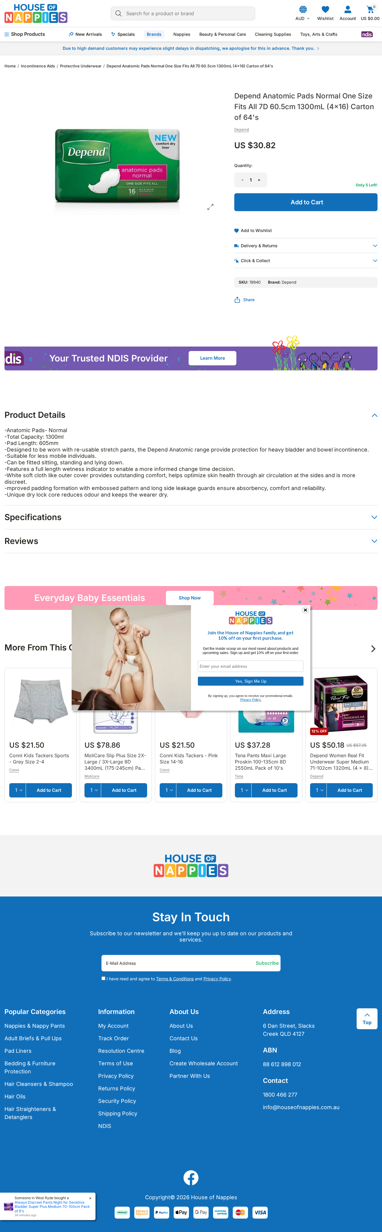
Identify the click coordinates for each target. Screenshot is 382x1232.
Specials (126, 34)
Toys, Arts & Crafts (319, 34)
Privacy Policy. (250, 699)
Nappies (181, 34)
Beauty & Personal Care (222, 34)
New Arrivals (89, 34)
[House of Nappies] (35, 13)
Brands (154, 34)
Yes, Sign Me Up (251, 680)
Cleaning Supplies (273, 34)
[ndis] (367, 34)
